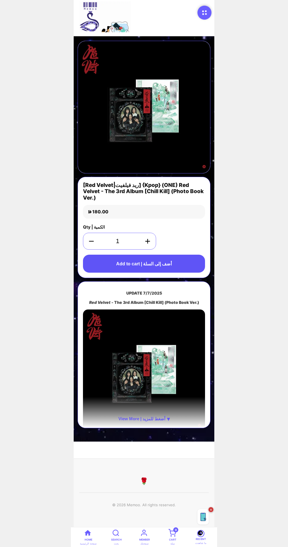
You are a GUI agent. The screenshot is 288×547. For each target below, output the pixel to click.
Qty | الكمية (94, 227)
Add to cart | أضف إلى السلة (144, 263)
